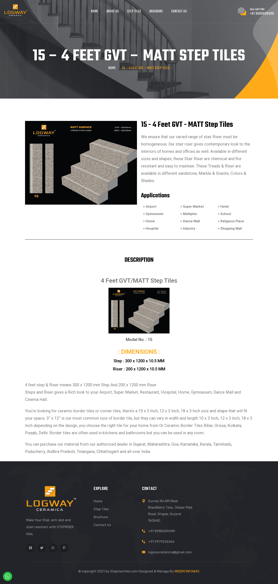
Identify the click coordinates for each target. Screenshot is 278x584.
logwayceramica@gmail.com (170, 552)
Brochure (156, 11)
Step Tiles (134, 11)
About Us (112, 11)
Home (94, 11)
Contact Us (179, 11)
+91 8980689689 (161, 531)
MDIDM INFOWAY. (187, 571)
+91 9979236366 (161, 542)
